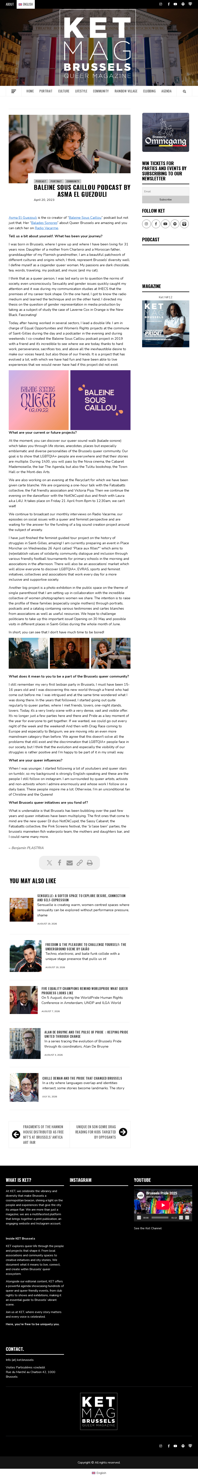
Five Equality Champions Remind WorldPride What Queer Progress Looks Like (85, 990)
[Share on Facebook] (59, 863)
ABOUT (10, 4)
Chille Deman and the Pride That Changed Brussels (82, 1078)
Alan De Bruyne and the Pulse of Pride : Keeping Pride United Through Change (86, 1034)
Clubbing (149, 91)
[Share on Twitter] (49, 863)
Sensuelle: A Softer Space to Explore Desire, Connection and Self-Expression (81, 897)
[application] (163, 1205)
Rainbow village (126, 91)
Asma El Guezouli (23, 217)
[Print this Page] (90, 863)
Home (30, 91)
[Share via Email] (70, 863)
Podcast (41, 181)
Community (101, 91)
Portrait (45, 91)
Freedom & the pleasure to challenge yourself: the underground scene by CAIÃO (85, 946)
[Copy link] (80, 863)
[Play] (139, 1217)
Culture (63, 91)
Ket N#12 (165, 297)
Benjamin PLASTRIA (27, 848)
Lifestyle (81, 91)
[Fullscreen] (187, 1217)
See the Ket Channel (148, 1228)
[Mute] (181, 1217)
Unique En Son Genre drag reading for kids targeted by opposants (95, 1132)
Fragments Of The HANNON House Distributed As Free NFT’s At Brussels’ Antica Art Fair (43, 1134)
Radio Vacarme (46, 228)
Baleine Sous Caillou (85, 217)
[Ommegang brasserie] (165, 132)
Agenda (166, 91)
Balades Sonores (44, 223)
